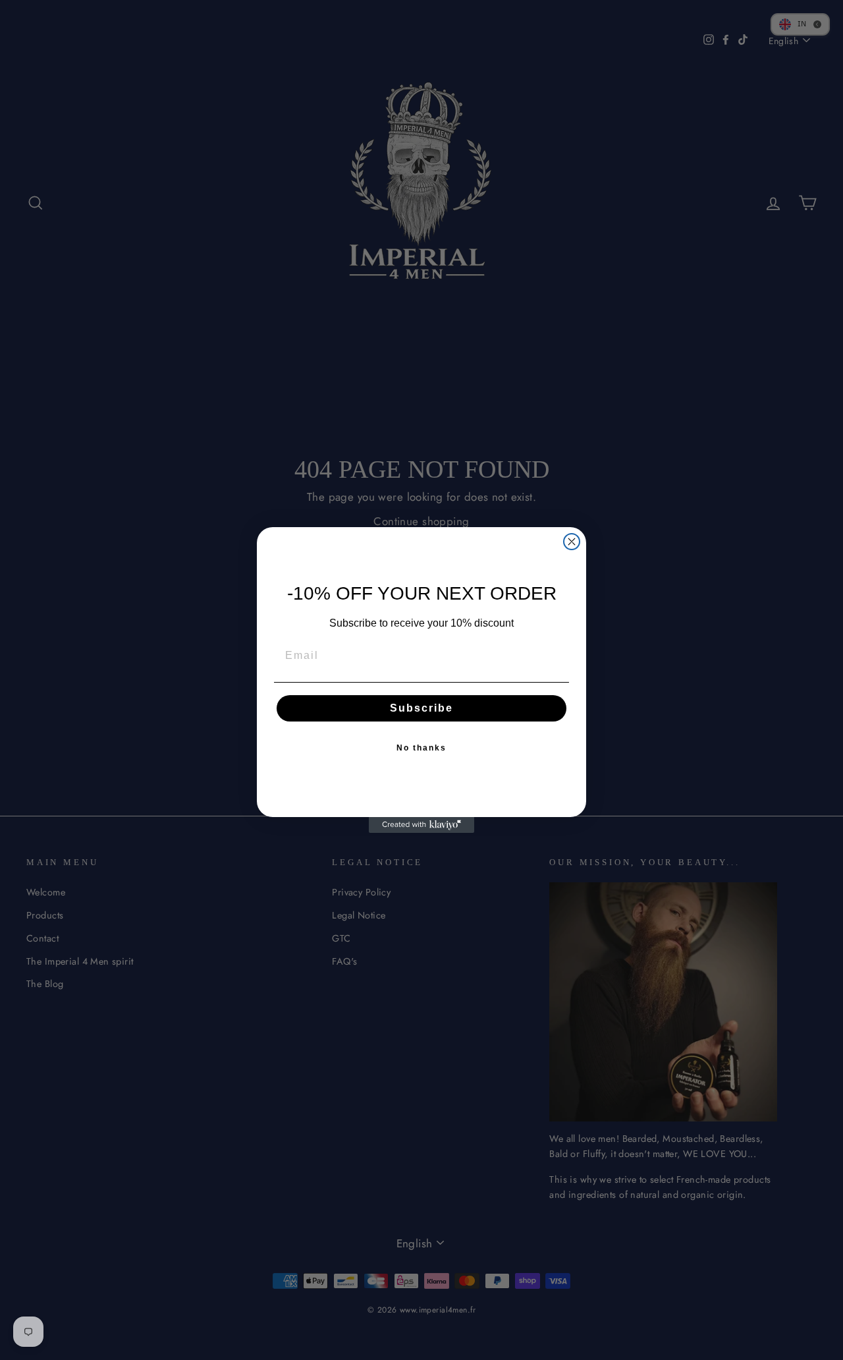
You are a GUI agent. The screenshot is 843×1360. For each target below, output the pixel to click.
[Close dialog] (572, 542)
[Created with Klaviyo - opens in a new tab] (421, 825)
